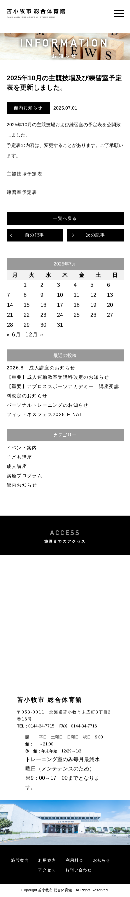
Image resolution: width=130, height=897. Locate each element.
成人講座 (17, 466)
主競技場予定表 (25, 174)
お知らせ (102, 860)
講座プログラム (25, 475)
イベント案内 (22, 447)
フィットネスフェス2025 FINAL (45, 414)
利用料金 (74, 860)
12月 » (34, 334)
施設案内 (20, 860)
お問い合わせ (78, 870)
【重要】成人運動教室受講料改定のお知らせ (58, 377)
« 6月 (14, 334)
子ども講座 (19, 457)
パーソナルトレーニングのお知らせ (48, 405)
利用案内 (47, 860)
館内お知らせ (28, 107)
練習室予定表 (22, 192)
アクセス (47, 870)
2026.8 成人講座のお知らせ (41, 367)
